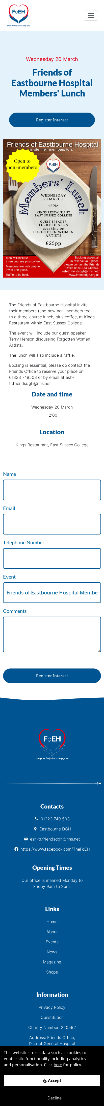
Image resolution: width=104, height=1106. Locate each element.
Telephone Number (23, 542)
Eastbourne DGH (55, 828)
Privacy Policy (52, 1007)
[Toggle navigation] (91, 16)
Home (52, 921)
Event (9, 577)
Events (52, 941)
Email (9, 508)
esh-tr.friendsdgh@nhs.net (55, 839)
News (52, 951)
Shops (52, 972)
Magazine (52, 961)
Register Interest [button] (52, 120)
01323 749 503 (55, 818)
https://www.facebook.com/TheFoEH (55, 849)
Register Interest (52, 676)
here (58, 1064)
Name (9, 474)
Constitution (52, 1017)
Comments (15, 611)
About (52, 931)
